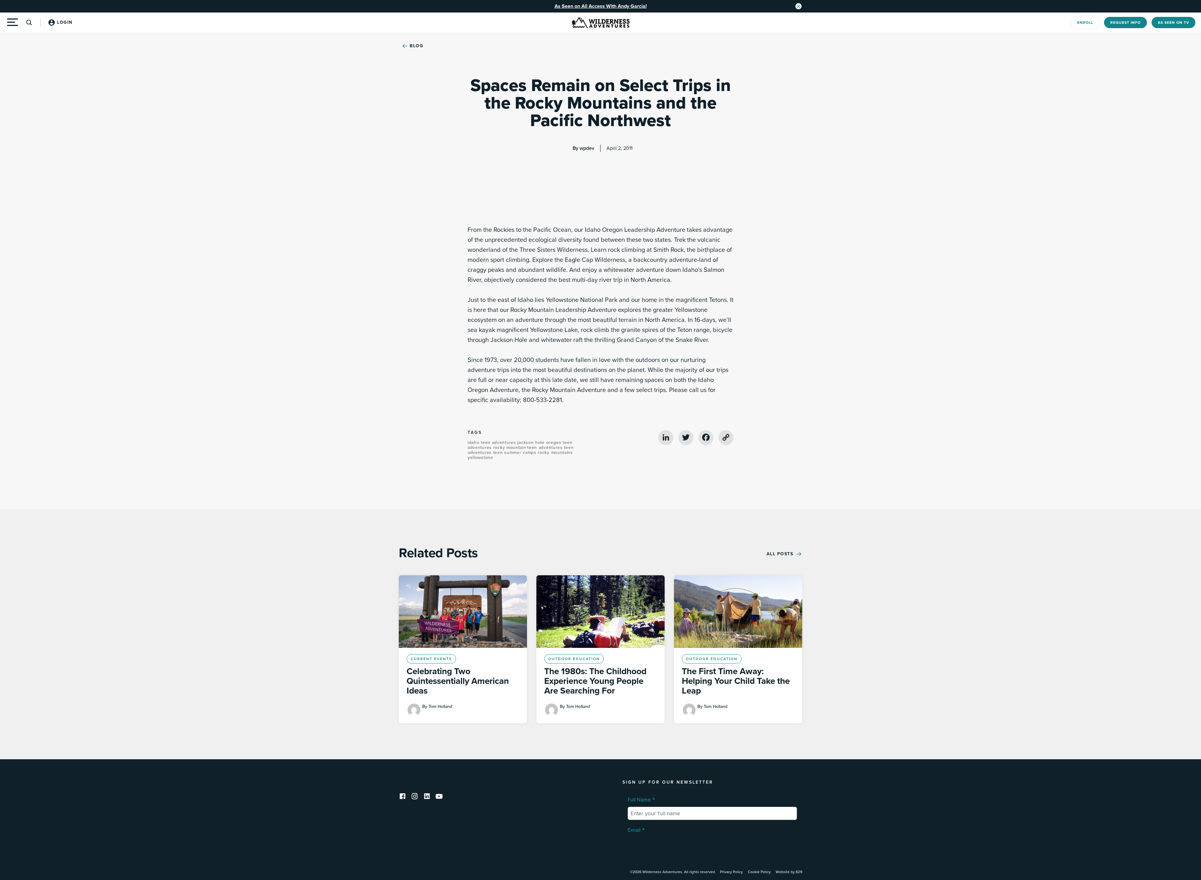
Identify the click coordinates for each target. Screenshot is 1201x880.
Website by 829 (789, 872)
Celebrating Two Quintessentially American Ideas (458, 681)
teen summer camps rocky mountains (533, 452)
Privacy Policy (731, 872)
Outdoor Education (574, 659)
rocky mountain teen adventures (528, 447)
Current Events (431, 659)
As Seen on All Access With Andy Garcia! (601, 6)
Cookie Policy (759, 872)
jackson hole (531, 442)
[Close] (798, 6)
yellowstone (480, 457)
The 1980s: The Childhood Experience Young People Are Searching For (595, 681)
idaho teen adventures (492, 442)
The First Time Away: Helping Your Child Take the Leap (736, 681)
